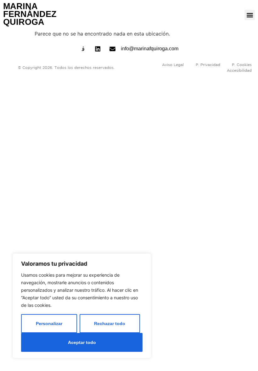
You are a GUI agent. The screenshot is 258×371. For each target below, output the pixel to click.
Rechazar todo (109, 323)
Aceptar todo (82, 342)
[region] (82, 305)
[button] (249, 15)
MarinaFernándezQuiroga (30, 14)
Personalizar (49, 323)
